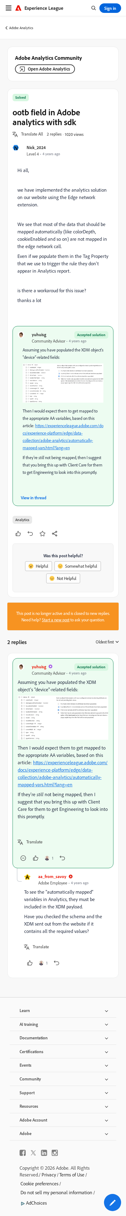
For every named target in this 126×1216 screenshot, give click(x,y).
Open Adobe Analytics (49, 69)
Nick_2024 (36, 147)
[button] (32, 134)
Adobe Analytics (21, 27)
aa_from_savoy (52, 876)
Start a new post (55, 619)
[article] (63, 763)
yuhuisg (39, 334)
